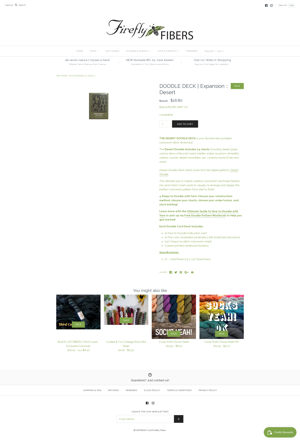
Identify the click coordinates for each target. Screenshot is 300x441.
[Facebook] (266, 5)
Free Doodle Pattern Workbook (205, 215)
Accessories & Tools (82, 75)
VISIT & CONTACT (168, 51)
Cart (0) (283, 5)
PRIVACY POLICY (208, 390)
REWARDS (192, 51)
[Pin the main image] (181, 272)
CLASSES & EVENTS (138, 51)
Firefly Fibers (159, 430)
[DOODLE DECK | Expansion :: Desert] (98, 85)
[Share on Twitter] (175, 272)
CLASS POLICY (152, 390)
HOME (79, 51)
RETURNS (113, 390)
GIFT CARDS (112, 51)
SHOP (94, 51)
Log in (220, 51)
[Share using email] (192, 272)
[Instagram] (271, 5)
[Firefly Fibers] (150, 16)
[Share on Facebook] (170, 272)
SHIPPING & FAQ (92, 390)
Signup (9, 5)
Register (209, 51)
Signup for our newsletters (150, 411)
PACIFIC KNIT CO (178, 107)
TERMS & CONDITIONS (179, 390)
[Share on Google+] (187, 272)
